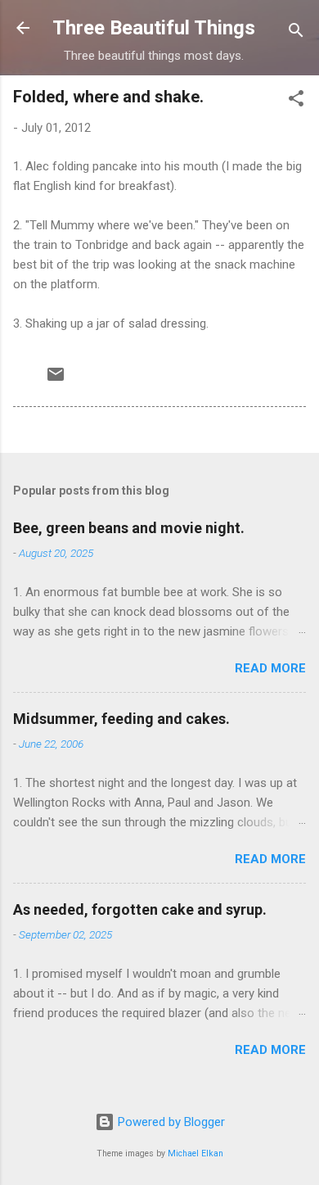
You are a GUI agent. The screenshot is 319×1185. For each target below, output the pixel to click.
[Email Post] (55, 380)
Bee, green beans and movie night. (129, 527)
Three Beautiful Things (153, 27)
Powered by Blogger (170, 1122)
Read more (270, 668)
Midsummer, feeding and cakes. (121, 718)
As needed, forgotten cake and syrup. (140, 909)
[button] (296, 101)
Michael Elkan (195, 1153)
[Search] (296, 33)
